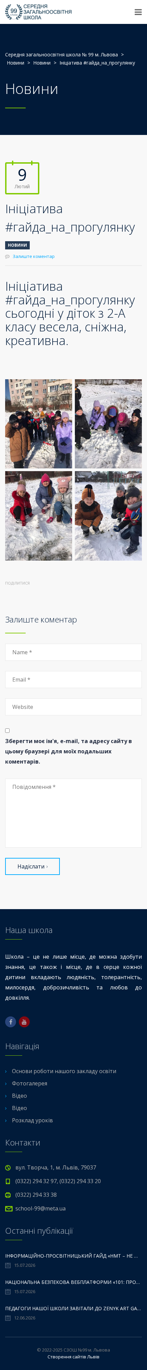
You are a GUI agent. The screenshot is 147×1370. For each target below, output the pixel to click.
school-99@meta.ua (40, 1208)
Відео (19, 1095)
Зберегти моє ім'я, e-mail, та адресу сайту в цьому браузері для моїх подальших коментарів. (68, 751)
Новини (17, 245)
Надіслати (30, 866)
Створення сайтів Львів (73, 1357)
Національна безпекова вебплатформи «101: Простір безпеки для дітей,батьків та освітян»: (73, 1282)
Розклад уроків (32, 1120)
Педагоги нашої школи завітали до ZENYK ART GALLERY (73, 1308)
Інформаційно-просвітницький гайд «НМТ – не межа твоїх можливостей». (73, 1255)
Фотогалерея (29, 1083)
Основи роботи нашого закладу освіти (64, 1071)
